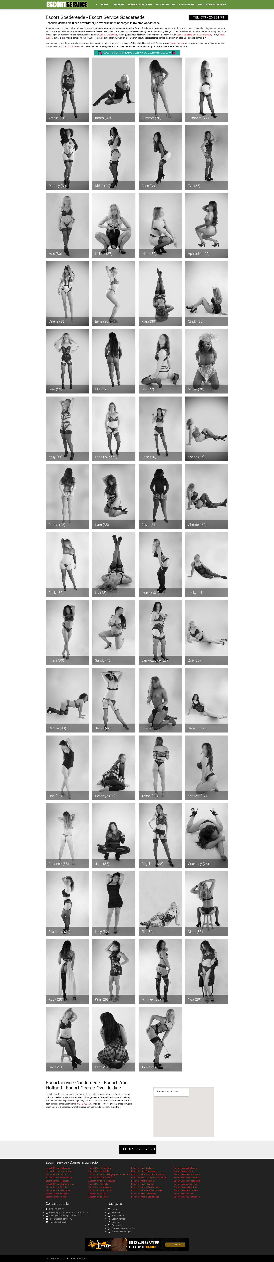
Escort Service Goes (183, 1193)
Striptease (186, 4)
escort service (177, 43)
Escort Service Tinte (183, 1171)
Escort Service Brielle (98, 1184)
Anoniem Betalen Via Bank (124, 1228)
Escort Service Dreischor (143, 1180)
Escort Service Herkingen (57, 1180)
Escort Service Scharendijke (101, 1177)
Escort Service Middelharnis (187, 1180)
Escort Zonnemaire (202, 34)
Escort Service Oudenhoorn (187, 1177)
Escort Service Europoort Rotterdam (148, 1174)
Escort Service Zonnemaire (144, 1171)
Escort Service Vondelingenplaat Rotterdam (109, 1174)
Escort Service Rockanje (142, 1168)
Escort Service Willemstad (143, 1193)
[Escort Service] (67, 6)
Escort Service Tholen (56, 1196)
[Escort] (137, 1250)
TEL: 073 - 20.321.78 (208, 17)
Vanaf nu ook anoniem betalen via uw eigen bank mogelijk (137, 52)
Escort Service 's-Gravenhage (145, 1196)
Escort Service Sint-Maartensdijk (146, 1190)
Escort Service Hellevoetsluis (59, 1171)
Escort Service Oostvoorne (187, 1174)
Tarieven (118, 4)
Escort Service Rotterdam (100, 1190)
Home (104, 4)
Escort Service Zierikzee (185, 1184)
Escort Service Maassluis (100, 1187)
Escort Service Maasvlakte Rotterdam (149, 1177)
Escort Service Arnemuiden (187, 1196)
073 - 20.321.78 (68, 46)
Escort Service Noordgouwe (101, 1180)
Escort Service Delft (97, 1193)
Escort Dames (165, 4)
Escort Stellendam (108, 34)
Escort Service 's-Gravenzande (145, 1187)
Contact (116, 1222)
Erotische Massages (212, 4)
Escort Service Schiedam (186, 1190)
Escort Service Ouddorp (99, 1168)
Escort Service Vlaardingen (58, 1190)
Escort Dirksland (184, 34)
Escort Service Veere (98, 1196)
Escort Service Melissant (186, 1168)
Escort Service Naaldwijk (185, 1187)
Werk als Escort (139, 4)
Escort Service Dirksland (99, 1171)
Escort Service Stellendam (58, 1168)
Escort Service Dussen (56, 1174)
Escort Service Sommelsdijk (59, 1177)
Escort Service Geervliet (57, 1187)
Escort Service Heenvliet (142, 1184)
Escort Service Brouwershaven (60, 1184)
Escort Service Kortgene (57, 1193)
